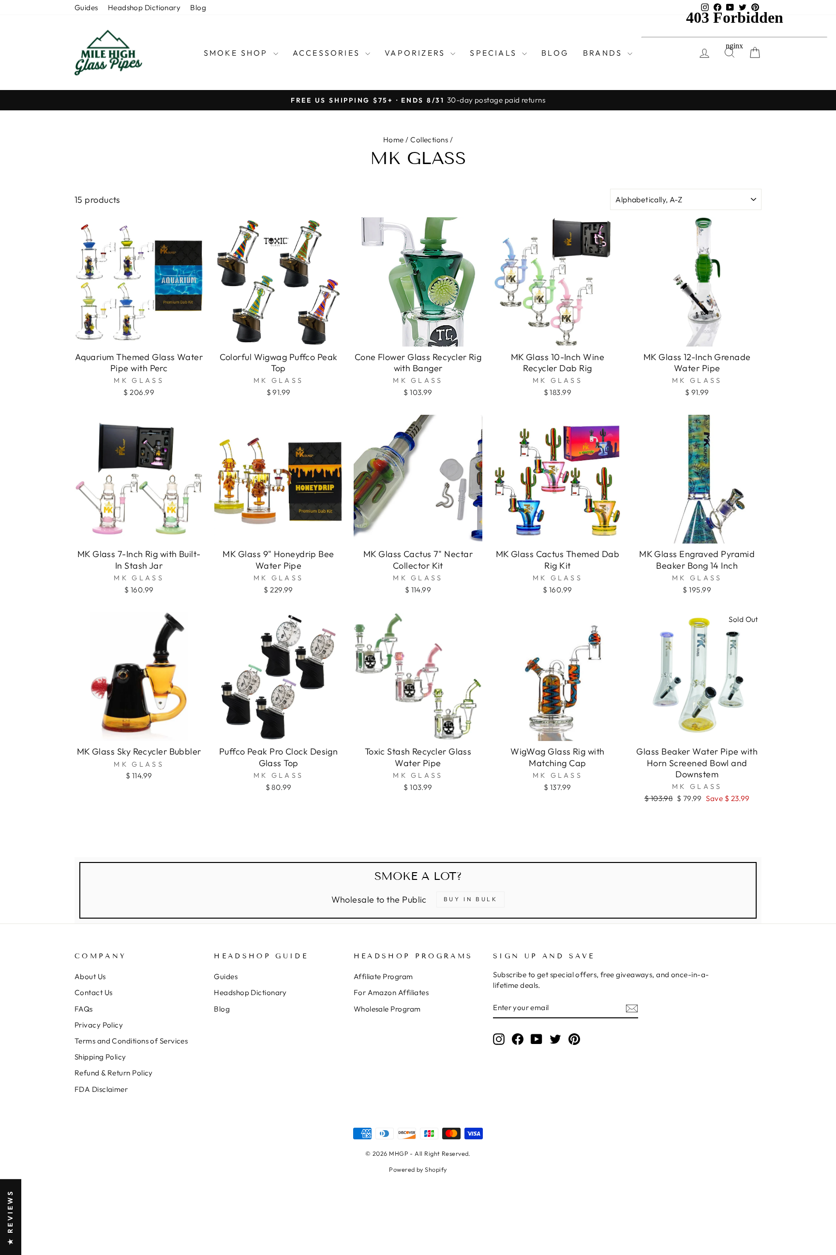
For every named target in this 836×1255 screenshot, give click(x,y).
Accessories (328, 53)
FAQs (84, 1008)
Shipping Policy (100, 1056)
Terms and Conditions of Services (131, 1040)
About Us (90, 976)
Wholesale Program (387, 1008)
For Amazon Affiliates (391, 992)
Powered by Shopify (418, 1169)
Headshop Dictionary (144, 7)
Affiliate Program (383, 976)
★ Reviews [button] (10, 1217)
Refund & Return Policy (114, 1072)
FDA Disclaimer (101, 1089)
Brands (604, 53)
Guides (86, 7)
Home (393, 139)
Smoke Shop (237, 53)
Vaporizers (416, 53)
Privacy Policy (99, 1024)
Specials (495, 53)
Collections (429, 139)
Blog (198, 7)
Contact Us (94, 992)
